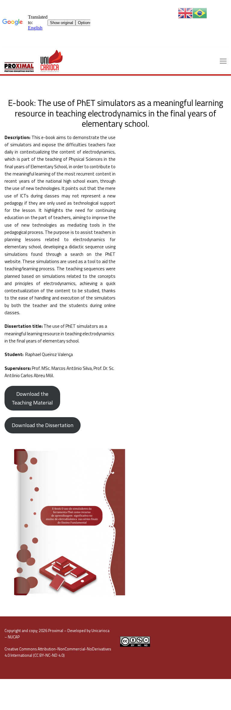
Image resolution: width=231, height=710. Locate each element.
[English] (185, 12)
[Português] (199, 12)
